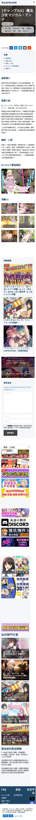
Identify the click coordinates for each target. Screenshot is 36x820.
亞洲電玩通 (18, 795)
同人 (11, 24)
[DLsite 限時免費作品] (15, 631)
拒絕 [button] (11, 816)
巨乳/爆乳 (8, 28)
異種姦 (28, 28)
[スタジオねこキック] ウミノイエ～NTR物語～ (17, 321)
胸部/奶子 (8, 31)
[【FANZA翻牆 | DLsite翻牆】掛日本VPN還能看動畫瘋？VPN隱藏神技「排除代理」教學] (15, 467)
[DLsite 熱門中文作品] (15, 497)
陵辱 (19, 31)
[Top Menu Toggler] (34, 2)
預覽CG (8, 69)
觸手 (14, 31)
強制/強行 (16, 28)
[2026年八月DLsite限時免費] (15, 576)
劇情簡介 (9, 58)
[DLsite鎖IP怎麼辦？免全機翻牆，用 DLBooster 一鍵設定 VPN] (15, 458)
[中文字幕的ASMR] (15, 516)
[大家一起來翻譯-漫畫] (15, 487)
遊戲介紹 (9, 61)
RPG (6, 24)
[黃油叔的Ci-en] (15, 536)
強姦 (23, 28)
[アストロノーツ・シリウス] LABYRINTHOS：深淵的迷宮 (17, 349)
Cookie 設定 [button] (18, 816)
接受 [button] (5, 816)
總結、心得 (9, 63)
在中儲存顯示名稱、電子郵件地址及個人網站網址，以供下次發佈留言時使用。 (18, 427)
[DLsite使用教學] (15, 598)
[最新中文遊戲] (15, 477)
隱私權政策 (21, 812)
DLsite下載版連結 (12, 66)
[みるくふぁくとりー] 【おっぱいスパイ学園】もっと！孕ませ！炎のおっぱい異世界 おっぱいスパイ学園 (18, 290)
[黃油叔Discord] (15, 526)
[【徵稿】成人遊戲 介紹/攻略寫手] (15, 546)
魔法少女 (25, 31)
